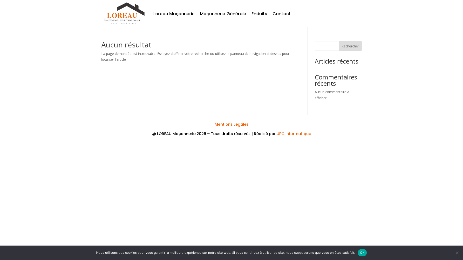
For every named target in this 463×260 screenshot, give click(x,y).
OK (362, 252)
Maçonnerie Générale (223, 14)
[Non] (457, 252)
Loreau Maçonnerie (174, 14)
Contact (281, 14)
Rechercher (350, 46)
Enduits (259, 14)
